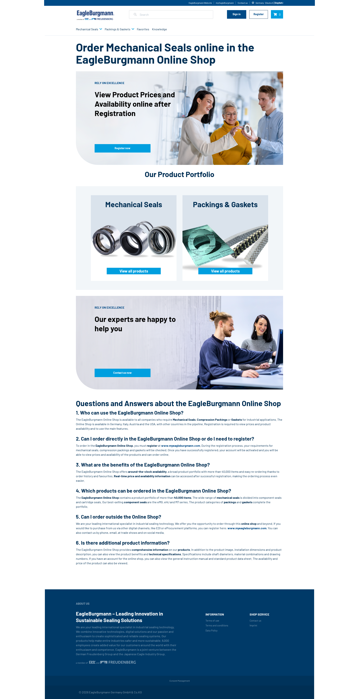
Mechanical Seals (87, 29)
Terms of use (212, 620)
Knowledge (159, 29)
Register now (122, 148)
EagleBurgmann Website (200, 2)
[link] (270, 2)
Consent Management (179, 680)
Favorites (143, 29)
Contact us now (122, 372)
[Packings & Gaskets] (132, 29)
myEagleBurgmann (225, 2)
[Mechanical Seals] (100, 29)
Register (259, 14)
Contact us (243, 2)
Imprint (253, 625)
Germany (260, 2)
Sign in (237, 14)
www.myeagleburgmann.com (180, 445)
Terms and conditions (216, 625)
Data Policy (211, 630)
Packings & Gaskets (117, 29)
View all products (133, 271)
